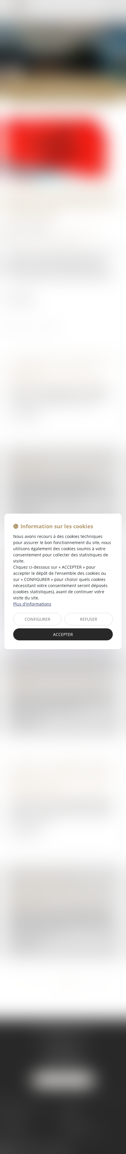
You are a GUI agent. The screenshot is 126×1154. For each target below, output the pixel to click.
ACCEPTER (63, 634)
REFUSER (88, 619)
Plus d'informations (32, 604)
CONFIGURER (37, 619)
